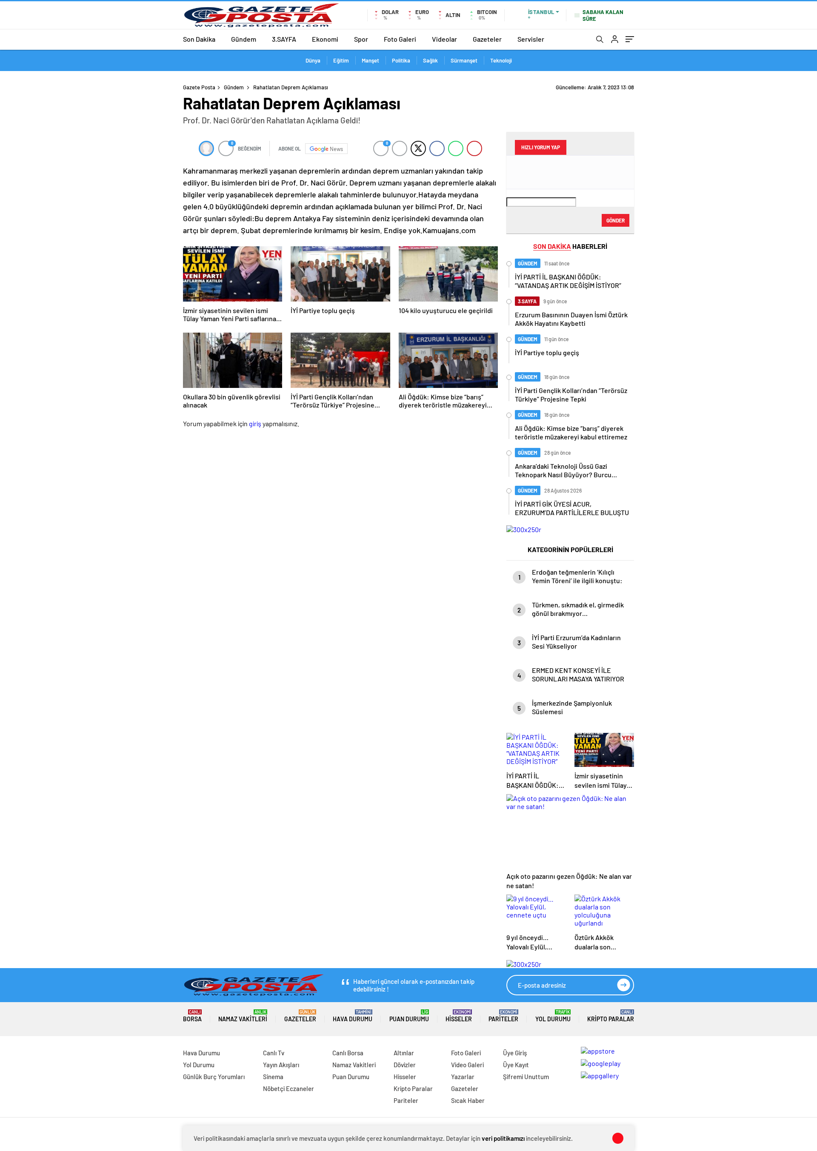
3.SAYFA (284, 39)
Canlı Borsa (347, 1053)
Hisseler (459, 1016)
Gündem (243, 39)
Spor (361, 39)
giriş (255, 423)
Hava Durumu (352, 1016)
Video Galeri (467, 1064)
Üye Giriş (515, 1053)
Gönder (615, 220)
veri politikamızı (503, 1138)
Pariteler (503, 1016)
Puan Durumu (409, 1016)
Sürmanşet (464, 60)
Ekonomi (325, 39)
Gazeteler (487, 39)
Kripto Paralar (610, 1016)
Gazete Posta (199, 87)
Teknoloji (501, 60)
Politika (401, 60)
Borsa (192, 1016)
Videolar (444, 39)
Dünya (313, 60)
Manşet (370, 60)
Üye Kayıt (516, 1064)
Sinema (273, 1076)
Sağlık (430, 60)
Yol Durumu (553, 1016)
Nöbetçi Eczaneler (288, 1088)
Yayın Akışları (281, 1064)
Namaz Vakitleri (242, 1016)
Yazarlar (462, 1076)
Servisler (530, 39)
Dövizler (405, 1064)
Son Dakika (199, 39)
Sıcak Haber (468, 1100)
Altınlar (404, 1053)
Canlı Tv (273, 1053)
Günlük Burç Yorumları (214, 1076)
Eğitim (341, 60)
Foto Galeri (400, 39)
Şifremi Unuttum (526, 1076)
